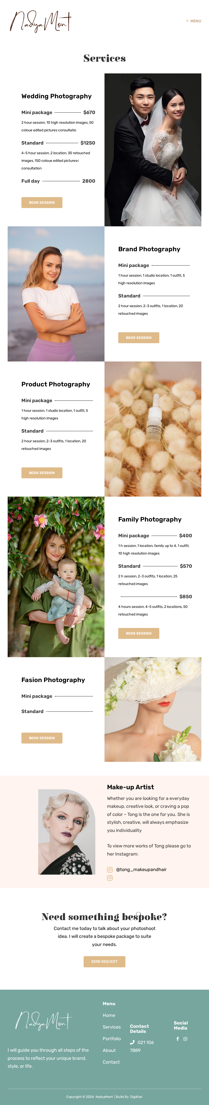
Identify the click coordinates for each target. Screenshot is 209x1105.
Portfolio (112, 1038)
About (109, 1050)
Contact (111, 1062)
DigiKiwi (136, 1097)
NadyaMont (104, 1097)
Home (109, 1015)
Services (112, 1027)
